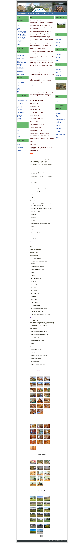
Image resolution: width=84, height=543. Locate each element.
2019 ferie (58, 57)
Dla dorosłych (38, 13)
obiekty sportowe (21, 82)
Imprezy (51, 13)
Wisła (18, 80)
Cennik (34, 13)
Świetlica (18, 43)
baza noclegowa (21, 145)
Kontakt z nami (58, 99)
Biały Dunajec (19, 115)
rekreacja (19, 101)
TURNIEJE (58, 118)
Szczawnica (19, 106)
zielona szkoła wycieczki (60, 74)
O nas (57, 101)
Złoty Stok (19, 136)
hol (17, 73)
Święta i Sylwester (21, 112)
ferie (18, 25)
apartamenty (19, 64)
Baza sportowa (58, 39)
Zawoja (18, 91)
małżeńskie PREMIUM (22, 31)
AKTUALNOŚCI (58, 113)
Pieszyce (19, 133)
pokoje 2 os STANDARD (22, 35)
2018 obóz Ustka (59, 129)
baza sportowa (20, 132)
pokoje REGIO (20, 40)
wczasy (57, 72)
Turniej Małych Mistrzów (60, 119)
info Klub (57, 112)
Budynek (18, 44)
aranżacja (19, 46)
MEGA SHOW (58, 128)
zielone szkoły (58, 46)
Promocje (30, 13)
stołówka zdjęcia (59, 71)
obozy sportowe (20, 23)
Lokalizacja (19, 28)
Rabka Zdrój (19, 107)
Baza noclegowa (59, 37)
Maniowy (19, 104)
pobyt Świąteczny (20, 59)
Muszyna (19, 118)
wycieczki (57, 45)
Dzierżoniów (19, 135)
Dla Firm (47, 13)
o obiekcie (19, 61)
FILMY (57, 126)
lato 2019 (58, 43)
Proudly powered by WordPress (53, 540)
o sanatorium (20, 109)
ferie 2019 (58, 42)
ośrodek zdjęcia (58, 69)
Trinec (18, 144)
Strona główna (20, 13)
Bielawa (18, 130)
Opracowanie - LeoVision (62, 540)
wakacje (19, 26)
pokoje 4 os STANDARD (22, 38)
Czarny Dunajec (20, 116)
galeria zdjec (20, 110)
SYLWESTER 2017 (20, 58)
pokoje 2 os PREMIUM (22, 34)
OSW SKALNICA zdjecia (21, 62)
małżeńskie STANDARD (22, 32)
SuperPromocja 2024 (59, 138)
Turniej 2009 (58, 125)
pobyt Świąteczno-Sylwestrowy (22, 56)
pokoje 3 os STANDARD (22, 37)
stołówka (19, 70)
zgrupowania (20, 150)
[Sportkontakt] (42, 7)
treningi (57, 116)
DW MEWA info (58, 68)
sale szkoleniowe (20, 71)
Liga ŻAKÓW (58, 115)
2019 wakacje (58, 58)
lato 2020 (57, 137)
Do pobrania (58, 102)
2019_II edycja (59, 124)
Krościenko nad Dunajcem (22, 98)
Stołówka (19, 41)
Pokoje (18, 29)
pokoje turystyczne (20, 68)
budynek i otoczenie (21, 74)
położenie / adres (20, 55)
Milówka (18, 89)
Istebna (18, 88)
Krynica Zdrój (19, 119)
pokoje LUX (19, 65)
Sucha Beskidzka (20, 92)
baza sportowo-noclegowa (22, 100)
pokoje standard (20, 67)
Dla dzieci (43, 13)
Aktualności (25, 13)
